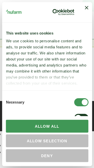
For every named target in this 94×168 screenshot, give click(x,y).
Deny (47, 155)
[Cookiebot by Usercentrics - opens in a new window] (55, 12)
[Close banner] (86, 12)
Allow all (47, 126)
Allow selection (47, 141)
